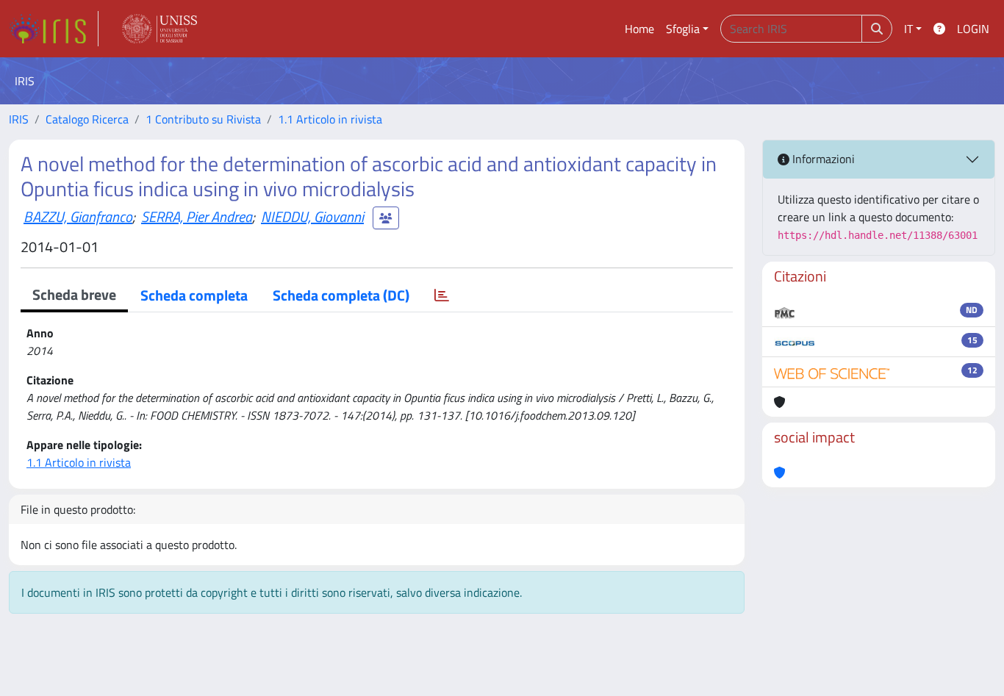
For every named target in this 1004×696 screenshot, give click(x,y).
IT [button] (908, 28)
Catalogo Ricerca (87, 119)
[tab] (442, 295)
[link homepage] (53, 28)
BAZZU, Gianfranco (78, 216)
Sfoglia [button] (683, 28)
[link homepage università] (159, 28)
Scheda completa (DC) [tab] (341, 295)
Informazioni (822, 159)
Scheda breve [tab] (74, 294)
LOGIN (973, 28)
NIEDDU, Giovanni (312, 216)
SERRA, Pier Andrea (196, 216)
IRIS (19, 119)
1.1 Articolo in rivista (330, 119)
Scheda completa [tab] (194, 295)
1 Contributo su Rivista (203, 119)
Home (639, 28)
